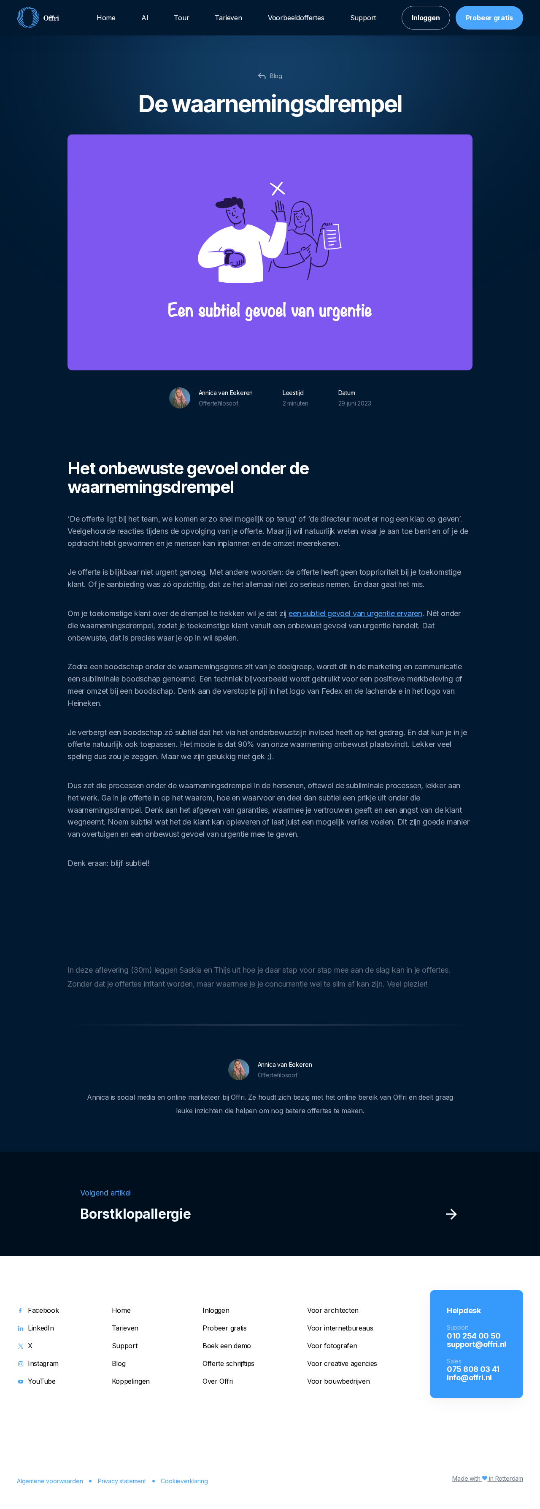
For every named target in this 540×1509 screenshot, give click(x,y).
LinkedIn (41, 1328)
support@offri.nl (476, 1344)
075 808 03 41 (473, 1369)
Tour (181, 18)
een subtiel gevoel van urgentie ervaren (355, 613)
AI (144, 18)
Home (106, 18)
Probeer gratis (489, 18)
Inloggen (426, 18)
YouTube (42, 1381)
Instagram (43, 1364)
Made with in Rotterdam (487, 1478)
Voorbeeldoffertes (296, 18)
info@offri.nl (469, 1377)
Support (363, 18)
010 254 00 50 (474, 1335)
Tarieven (228, 18)
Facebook (43, 1310)
